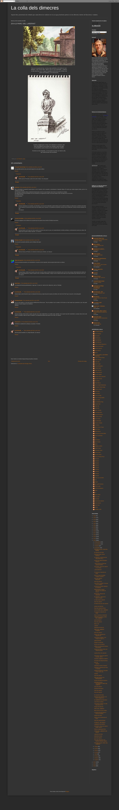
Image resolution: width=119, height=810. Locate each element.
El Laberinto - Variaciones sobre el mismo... (100, 597)
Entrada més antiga (82, 361)
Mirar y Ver (96, 623)
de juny (96, 750)
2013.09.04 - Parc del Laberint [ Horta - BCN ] (101, 727)
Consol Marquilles (99, 366)
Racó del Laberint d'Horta (100, 608)
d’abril (95, 754)
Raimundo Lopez (98, 450)
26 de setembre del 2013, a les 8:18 (34, 167)
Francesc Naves (98, 389)
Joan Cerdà (97, 399)
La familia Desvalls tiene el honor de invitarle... (100, 713)
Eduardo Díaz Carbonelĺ (100, 376)
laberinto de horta (98, 736)
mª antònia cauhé (98, 302)
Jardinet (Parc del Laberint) (100, 653)
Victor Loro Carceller (99, 477)
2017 (94, 532)
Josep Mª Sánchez (99, 414)
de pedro (96, 272)
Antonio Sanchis (98, 348)
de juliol (96, 748)
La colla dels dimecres (35, 8)
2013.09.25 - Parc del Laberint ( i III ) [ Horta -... (101, 567)
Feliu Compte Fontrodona (100, 385)
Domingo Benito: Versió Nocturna (99, 555)
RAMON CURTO (98, 446)
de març (96, 756)
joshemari (17, 187)
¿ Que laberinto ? (98, 569)
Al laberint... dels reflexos (99, 722)
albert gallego (97, 244)
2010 (94, 765)
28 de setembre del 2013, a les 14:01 (32, 330)
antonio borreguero (99, 488)
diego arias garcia (19, 260)
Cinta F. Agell (97, 364)
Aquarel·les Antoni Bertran (100, 258)
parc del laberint (97, 620)
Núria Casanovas (98, 435)
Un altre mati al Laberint (99, 599)
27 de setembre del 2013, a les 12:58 (36, 176)
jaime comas (97, 494)
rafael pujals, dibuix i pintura (100, 311)
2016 (94, 534)
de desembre (97, 542)
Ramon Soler (98, 452)
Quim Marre (17, 283)
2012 (94, 762)
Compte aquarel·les (98, 269)
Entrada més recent (15, 361)
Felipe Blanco (98, 382)
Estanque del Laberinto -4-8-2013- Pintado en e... (100, 697)
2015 (94, 536)
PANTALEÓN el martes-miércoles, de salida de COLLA (100, 590)
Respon (16, 171)
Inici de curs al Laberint (99, 644)
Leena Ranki (97, 418)
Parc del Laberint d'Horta (99, 720)
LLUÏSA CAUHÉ (98, 416)
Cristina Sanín (98, 368)
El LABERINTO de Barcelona (100, 699)
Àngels (96, 482)
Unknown (97, 458)
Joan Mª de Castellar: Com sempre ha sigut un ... (100, 638)
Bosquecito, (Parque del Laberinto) (99, 594)
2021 (94, 525)
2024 (94, 519)
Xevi (96, 479)
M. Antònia (97, 425)
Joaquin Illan (97, 404)
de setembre (97, 547)
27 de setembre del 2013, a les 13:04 (36, 203)
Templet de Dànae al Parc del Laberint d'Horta (100, 650)
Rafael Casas (98, 448)
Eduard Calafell (98, 374)
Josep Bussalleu (98, 412)
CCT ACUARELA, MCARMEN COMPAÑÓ (101, 355)
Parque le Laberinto (98, 642)
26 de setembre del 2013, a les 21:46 (32, 260)
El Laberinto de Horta (99, 552)
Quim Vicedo (97, 441)
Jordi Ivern (97, 408)
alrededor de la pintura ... (99, 249)
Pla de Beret (96, 250)
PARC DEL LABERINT (99, 708)
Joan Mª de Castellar (98, 701)
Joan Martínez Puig (99, 401)
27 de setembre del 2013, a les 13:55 (31, 300)
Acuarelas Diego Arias (99, 238)
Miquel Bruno (98, 431)
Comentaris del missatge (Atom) (25, 363)
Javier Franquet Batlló (99, 397)
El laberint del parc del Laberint (101, 603)
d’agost (96, 746)
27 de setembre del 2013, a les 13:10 (36, 228)
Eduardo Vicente (98, 378)
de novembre (97, 544)
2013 (94, 540)
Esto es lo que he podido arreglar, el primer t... (99, 576)
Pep (95, 437)
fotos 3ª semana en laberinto (100, 615)
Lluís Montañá (22, 176)
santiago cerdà (98, 509)
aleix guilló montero (99, 484)
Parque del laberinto (98, 706)
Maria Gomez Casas (99, 427)
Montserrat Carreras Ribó (100, 433)
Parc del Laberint (98, 601)
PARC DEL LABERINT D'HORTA (99, 630)
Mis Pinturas (96, 296)
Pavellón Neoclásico (98, 688)
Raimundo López (97, 316)
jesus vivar (97, 496)
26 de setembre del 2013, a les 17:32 (31, 240)
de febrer (96, 757)
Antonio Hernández (19, 218)
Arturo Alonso (97, 263)
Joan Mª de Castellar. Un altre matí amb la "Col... (100, 704)
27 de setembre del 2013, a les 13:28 (32, 292)
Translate (103, 33)
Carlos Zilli (97, 361)
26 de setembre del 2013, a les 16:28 (32, 218)
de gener (96, 759)
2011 (94, 764)
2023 (94, 521)
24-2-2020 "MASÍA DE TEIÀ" (99, 293)
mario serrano (98, 503)
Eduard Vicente (97, 276)
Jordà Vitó (97, 406)
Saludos (96, 673)
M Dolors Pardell (18, 240)
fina (95, 492)
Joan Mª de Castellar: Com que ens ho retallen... (101, 584)
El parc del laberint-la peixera (100, 680)
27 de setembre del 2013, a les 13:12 (36, 249)
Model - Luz (96, 307)
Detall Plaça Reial (97, 259)
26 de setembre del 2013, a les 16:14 (28, 187)
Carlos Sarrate (98, 359)
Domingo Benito (18, 300)
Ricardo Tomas (98, 454)
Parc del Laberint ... (100, 663)
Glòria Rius (97, 391)
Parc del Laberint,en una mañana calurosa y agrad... (101, 740)
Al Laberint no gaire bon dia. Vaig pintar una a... (100, 558)
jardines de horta (98, 715)
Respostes (18, 174)
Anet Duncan (97, 337)
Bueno (96, 352)
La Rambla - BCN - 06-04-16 (99, 277)
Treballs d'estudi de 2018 (98, 245)
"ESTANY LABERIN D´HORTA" (101, 658)
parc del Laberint (98, 581)
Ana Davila (97, 335)
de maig (96, 752)
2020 (94, 527)
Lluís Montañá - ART (98, 291)
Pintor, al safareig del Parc (100, 729)
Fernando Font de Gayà (20, 167)
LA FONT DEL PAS (97, 324)
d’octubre (96, 545)
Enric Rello (97, 380)
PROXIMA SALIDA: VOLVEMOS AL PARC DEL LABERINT (100, 683)
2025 (94, 517)
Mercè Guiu (97, 429)
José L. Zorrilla (98, 410)
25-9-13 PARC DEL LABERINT (101, 610)
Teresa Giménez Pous (99, 456)
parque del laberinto (98, 606)
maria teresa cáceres (99, 500)
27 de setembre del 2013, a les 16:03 (32, 311)
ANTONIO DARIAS (99, 331)
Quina (96, 444)
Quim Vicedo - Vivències (99, 306)
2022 (94, 523)
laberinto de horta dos (99, 627)
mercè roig (97, 505)
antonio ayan (97, 486)
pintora (96, 507)
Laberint (96, 625)
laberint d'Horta (97, 640)
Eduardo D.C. (18, 321)
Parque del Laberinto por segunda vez (99, 635)
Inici (49, 361)
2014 (94, 538)
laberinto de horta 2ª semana (100, 665)
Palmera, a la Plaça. (97, 282)
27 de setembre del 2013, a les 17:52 (29, 321)
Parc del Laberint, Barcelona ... (100, 579)
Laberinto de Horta (98, 734)
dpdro (96, 490)
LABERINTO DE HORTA (99, 724)
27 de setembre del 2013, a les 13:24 (36, 270)
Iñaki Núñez (97, 393)
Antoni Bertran (98, 340)
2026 (94, 515)
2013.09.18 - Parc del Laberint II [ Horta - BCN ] (101, 656)
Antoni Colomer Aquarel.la (100, 344)
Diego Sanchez (98, 370)
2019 (94, 529)
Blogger (67, 791)
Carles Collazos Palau (100, 357)
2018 (94, 530)
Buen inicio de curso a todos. (100, 710)
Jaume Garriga (98, 395)
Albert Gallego (98, 333)
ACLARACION (96, 288)
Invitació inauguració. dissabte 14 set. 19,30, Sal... (101, 671)
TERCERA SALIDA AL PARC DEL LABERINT (100, 617)
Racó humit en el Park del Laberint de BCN (100, 564)
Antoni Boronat (98, 342)
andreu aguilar (97, 253)
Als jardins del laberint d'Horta (101, 660)
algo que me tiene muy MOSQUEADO (99, 678)
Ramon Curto (97, 322)
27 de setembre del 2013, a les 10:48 (29, 283)
